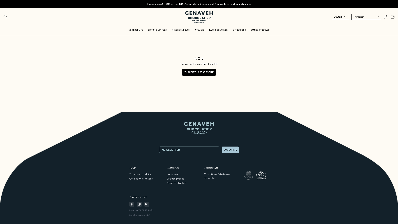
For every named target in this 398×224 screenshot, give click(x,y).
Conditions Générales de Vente (217, 176)
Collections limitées (141, 178)
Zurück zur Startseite (199, 72)
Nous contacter (176, 182)
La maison (173, 174)
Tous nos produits (140, 174)
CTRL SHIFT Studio (145, 210)
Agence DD (145, 215)
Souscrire (230, 149)
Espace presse (175, 178)
